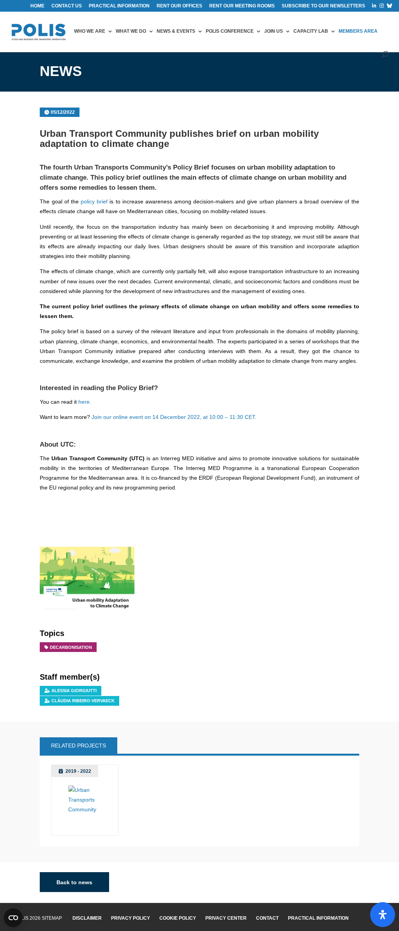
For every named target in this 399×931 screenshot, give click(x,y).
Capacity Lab (310, 31)
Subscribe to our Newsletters (323, 6)
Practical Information (318, 918)
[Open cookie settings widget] (13, 917)
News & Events (176, 31)
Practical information (119, 6)
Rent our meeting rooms (242, 6)
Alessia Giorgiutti (74, 690)
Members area (358, 31)
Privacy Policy (130, 918)
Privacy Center (226, 918)
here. (84, 402)
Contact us (66, 6)
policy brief (94, 201)
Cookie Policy (177, 918)
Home (37, 6)
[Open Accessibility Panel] (382, 914)
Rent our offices (179, 6)
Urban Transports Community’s (122, 167)
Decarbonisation (71, 647)
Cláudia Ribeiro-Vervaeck (83, 700)
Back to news (74, 882)
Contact (267, 918)
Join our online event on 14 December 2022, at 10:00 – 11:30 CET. (174, 417)
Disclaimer (87, 918)
